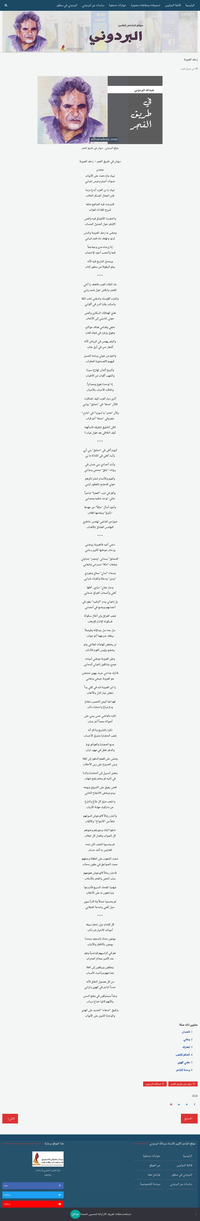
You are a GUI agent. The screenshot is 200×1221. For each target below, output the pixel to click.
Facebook (194, 1104)
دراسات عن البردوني (93, 5)
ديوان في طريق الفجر (181, 1084)
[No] (196, 1214)
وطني (186, 1039)
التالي (12, 1118)
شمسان (186, 1031)
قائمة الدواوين (173, 5)
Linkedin (179, 1104)
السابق (187, 1118)
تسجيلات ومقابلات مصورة (145, 5)
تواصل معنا (154, 1174)
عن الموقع (155, 1165)
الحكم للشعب (182, 1054)
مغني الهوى (184, 1062)
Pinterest (171, 1104)
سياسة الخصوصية (150, 1184)
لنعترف (186, 1047)
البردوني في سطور (67, 5)
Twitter (187, 1104)
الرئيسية (190, 5)
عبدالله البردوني (153, 1084)
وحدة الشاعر (183, 1070)
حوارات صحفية (117, 5)
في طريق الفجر (187, 69)
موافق (75, 1214)
